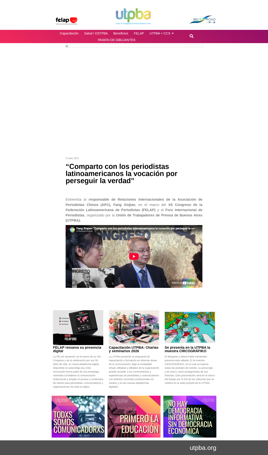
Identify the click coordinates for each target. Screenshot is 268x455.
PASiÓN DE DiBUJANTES (116, 40)
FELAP (139, 33)
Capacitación (69, 33)
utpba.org (203, 447)
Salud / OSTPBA (96, 33)
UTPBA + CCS (159, 33)
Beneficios (120, 33)
